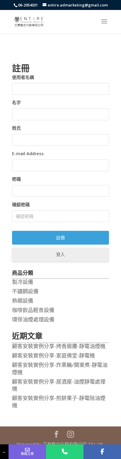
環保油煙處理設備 (33, 319)
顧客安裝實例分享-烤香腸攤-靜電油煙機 (58, 346)
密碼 (16, 179)
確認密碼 (21, 204)
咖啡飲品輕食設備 (33, 310)
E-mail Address (28, 153)
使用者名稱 (23, 77)
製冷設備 (22, 281)
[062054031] (65, 451)
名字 (16, 102)
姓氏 (16, 128)
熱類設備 (22, 300)
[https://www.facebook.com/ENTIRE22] (102, 451)
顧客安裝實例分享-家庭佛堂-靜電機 (53, 355)
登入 (60, 254)
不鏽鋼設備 (25, 291)
